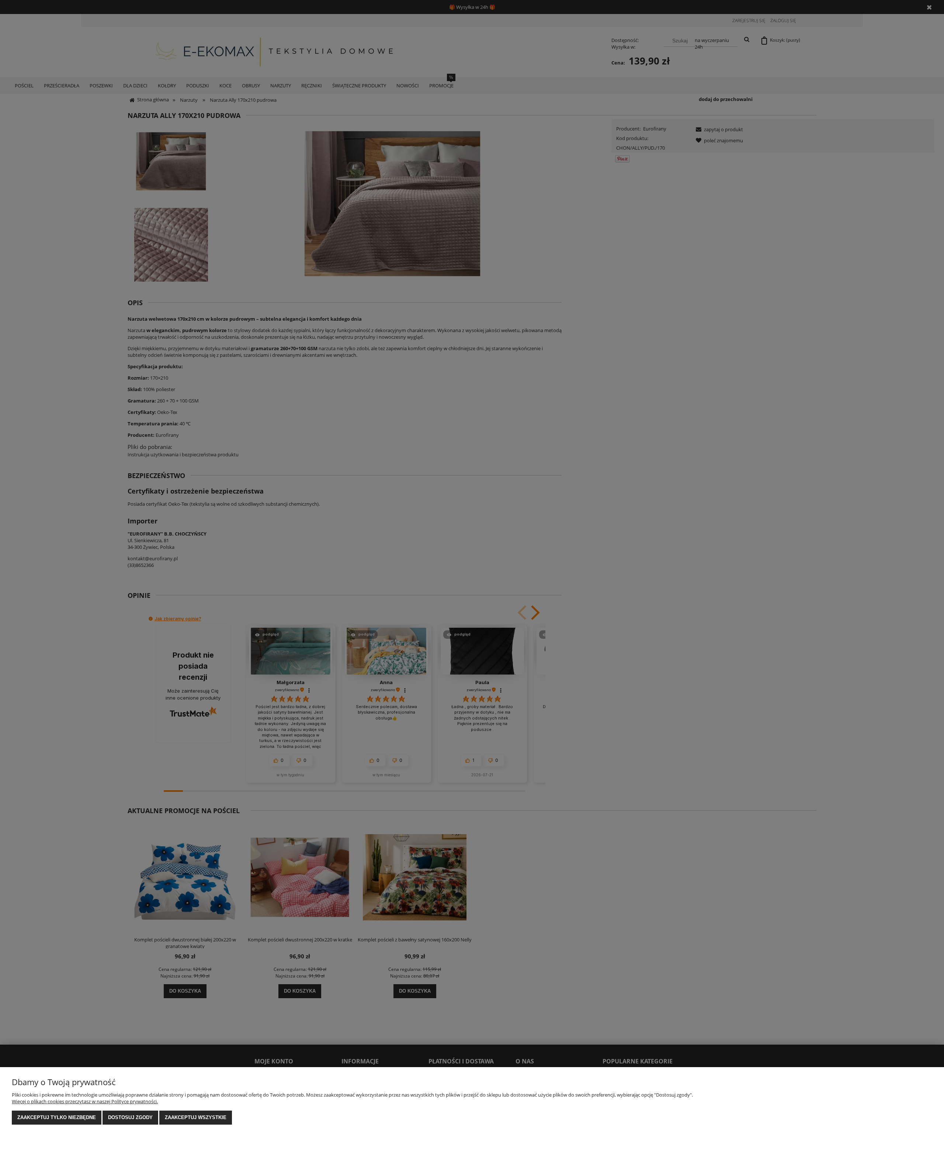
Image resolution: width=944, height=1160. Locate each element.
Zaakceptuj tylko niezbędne (56, 1117)
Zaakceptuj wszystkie (195, 1117)
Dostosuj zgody (130, 1117)
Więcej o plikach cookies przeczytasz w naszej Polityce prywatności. (85, 1101)
